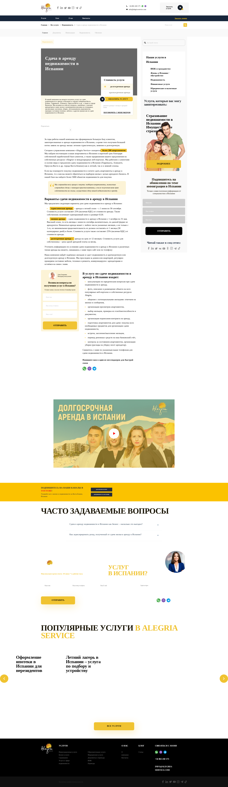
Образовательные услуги (96, 752)
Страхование (63, 758)
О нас (71, 18)
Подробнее (163, 164)
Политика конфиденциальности (71, 782)
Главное (45, 33)
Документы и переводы (96, 758)
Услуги (43, 18)
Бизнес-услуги (64, 755)
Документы (57, 33)
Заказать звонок (181, 18)
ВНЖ (90, 761)
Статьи (140, 752)
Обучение (98, 33)
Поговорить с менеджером (117, 112)
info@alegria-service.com (137, 9)
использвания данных (61, 593)
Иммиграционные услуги (68, 752)
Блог (57, 18)
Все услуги (114, 726)
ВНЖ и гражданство (161, 69)
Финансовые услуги (160, 84)
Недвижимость (84, 33)
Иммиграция (70, 33)
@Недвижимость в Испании (101, 494)
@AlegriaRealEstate (101, 489)
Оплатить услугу (118, 99)
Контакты (86, 18)
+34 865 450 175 (134, 6)
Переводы (91, 763)
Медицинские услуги (95, 755)
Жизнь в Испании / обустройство (160, 74)
